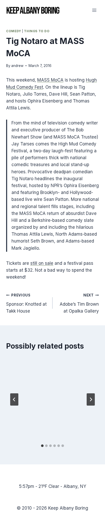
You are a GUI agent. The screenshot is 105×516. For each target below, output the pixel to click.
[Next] (91, 399)
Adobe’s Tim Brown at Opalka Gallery (79, 303)
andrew (17, 66)
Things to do (36, 31)
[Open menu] (94, 10)
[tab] (42, 445)
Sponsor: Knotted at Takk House (26, 303)
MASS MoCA (50, 80)
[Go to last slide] (14, 399)
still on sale (41, 263)
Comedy (13, 31)
